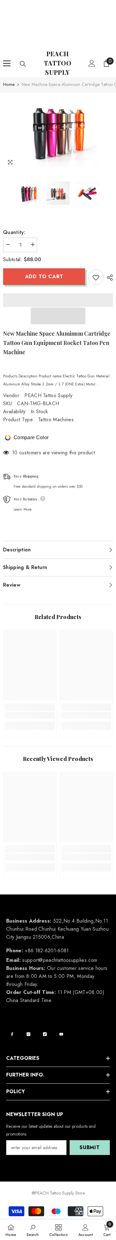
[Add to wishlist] (96, 277)
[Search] (23, 64)
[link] (30, 715)
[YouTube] (61, 1034)
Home (9, 84)
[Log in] (91, 63)
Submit (89, 1147)
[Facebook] (12, 1034)
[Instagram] (28, 1034)
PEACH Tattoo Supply (48, 395)
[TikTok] (45, 1034)
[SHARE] (108, 277)
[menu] (7, 63)
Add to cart (44, 276)
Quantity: (14, 232)
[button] (58, 316)
